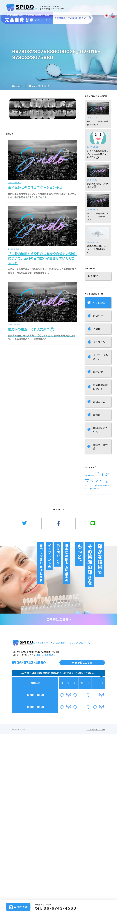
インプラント (100, 342)
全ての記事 (99, 302)
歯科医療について (100, 430)
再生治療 (98, 371)
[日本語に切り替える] (106, 15)
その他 (96, 329)
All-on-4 (91, 475)
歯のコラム (99, 401)
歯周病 (96, 414)
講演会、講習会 (100, 446)
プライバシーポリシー (96, 729)
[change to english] (112, 15)
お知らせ (98, 315)
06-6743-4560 (31, 662)
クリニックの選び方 (100, 357)
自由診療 (95, 488)
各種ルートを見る (45, 655)
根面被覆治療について (100, 387)
